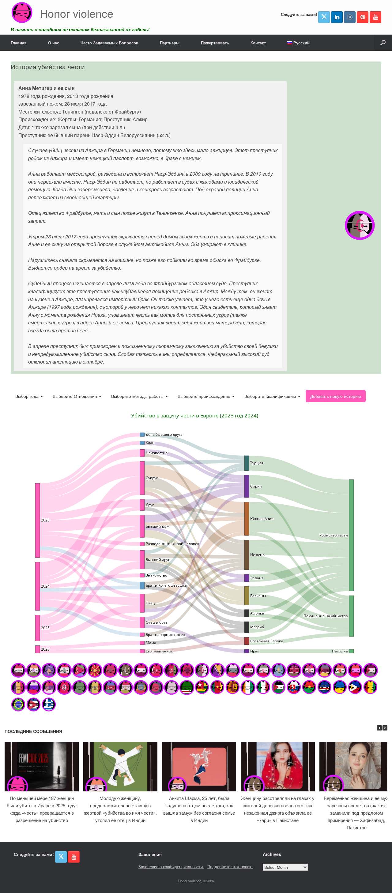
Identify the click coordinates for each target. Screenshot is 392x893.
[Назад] (379, 727)
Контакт (258, 43)
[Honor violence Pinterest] (362, 17)
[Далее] (385, 727)
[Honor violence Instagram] (350, 17)
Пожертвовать (215, 43)
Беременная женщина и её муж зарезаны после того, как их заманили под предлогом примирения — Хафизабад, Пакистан (356, 813)
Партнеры (169, 43)
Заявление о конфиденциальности (171, 866)
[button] (383, 43)
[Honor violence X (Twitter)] (324, 17)
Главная (19, 43)
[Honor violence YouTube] (375, 17)
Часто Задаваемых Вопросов (109, 43)
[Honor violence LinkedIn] (337, 17)
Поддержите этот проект (230, 866)
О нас (53, 43)
